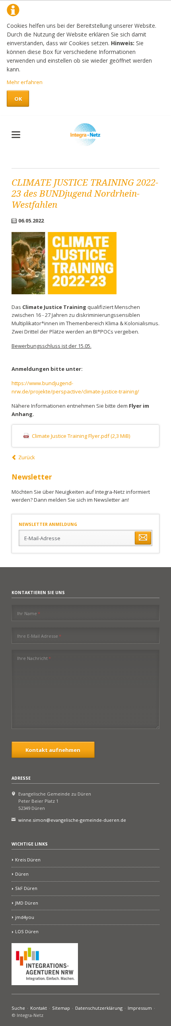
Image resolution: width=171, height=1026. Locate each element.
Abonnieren (143, 538)
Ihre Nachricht (34, 658)
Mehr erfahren (25, 82)
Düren (22, 874)
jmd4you (24, 917)
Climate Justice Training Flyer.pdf (81, 435)
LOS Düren (27, 931)
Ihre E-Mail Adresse (39, 636)
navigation (16, 134)
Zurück (26, 457)
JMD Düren (26, 903)
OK (18, 98)
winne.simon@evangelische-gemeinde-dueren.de (72, 820)
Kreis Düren (28, 860)
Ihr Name (28, 613)
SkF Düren (26, 888)
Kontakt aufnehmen (52, 750)
